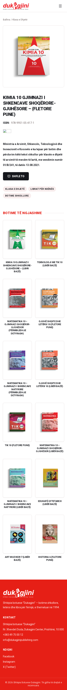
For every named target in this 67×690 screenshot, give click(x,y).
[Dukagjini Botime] (16, 6)
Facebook (8, 656)
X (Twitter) (9, 666)
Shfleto (18, 176)
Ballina (6, 19)
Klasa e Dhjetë (19, 19)
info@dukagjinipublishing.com (20, 639)
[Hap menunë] (60, 6)
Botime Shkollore (17, 195)
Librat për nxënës (42, 189)
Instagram (9, 661)
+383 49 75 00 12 (13, 634)
